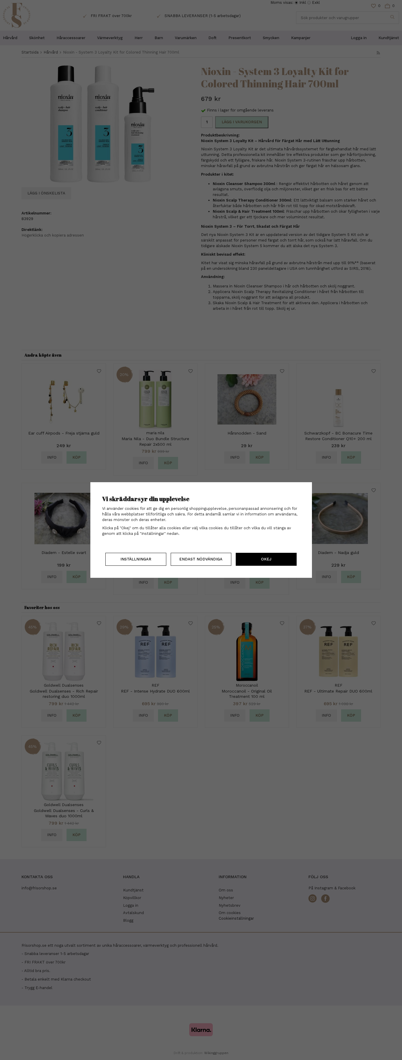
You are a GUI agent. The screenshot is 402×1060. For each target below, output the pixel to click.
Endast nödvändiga (200, 559)
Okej (266, 559)
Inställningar (135, 559)
